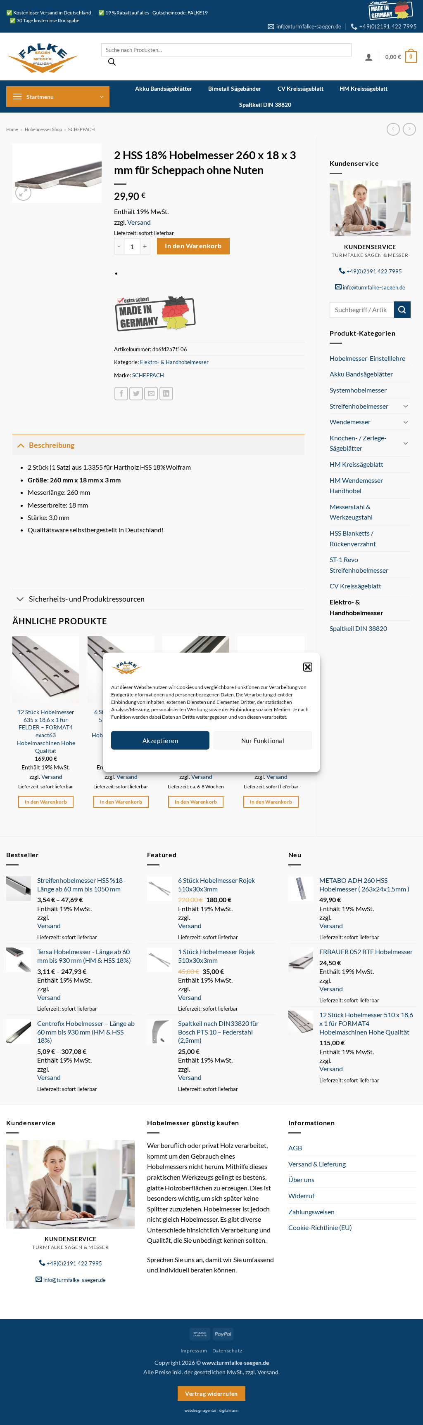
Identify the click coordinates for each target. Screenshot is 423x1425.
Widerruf (301, 1195)
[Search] (112, 64)
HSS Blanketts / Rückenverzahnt (353, 538)
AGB (295, 1148)
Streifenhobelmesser (359, 406)
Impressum (248, 760)
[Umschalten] (406, 406)
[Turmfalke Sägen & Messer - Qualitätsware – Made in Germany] (47, 56)
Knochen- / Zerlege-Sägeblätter (358, 443)
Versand (139, 222)
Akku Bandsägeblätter (163, 88)
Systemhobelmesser (358, 390)
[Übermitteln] (402, 309)
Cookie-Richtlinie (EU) (320, 1227)
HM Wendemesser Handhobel (356, 485)
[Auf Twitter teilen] (136, 393)
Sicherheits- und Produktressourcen (87, 599)
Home (12, 129)
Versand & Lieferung (317, 1164)
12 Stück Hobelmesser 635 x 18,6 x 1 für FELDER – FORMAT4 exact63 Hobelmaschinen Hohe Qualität (46, 731)
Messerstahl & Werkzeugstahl (351, 512)
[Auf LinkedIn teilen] (166, 393)
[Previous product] (409, 129)
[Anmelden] (369, 57)
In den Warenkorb (193, 245)
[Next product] (393, 129)
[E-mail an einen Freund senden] (151, 393)
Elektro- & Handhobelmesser (356, 607)
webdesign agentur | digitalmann (211, 1410)
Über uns (301, 1179)
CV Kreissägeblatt (300, 88)
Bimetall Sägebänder (234, 88)
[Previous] (13, 729)
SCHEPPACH (81, 129)
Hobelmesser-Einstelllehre (367, 358)
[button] (308, 667)
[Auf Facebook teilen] (121, 393)
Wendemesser (350, 422)
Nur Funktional (262, 740)
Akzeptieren (160, 740)
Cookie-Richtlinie (181, 760)
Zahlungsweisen (311, 1212)
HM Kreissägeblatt (363, 88)
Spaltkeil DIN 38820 (265, 104)
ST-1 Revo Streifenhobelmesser (359, 564)
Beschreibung (51, 445)
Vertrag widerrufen (211, 1393)
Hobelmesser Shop (43, 129)
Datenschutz (218, 760)
